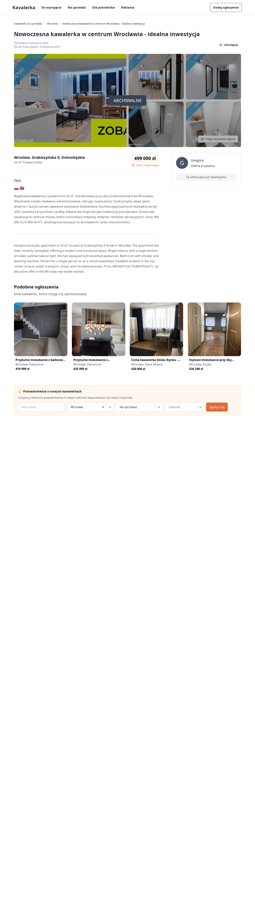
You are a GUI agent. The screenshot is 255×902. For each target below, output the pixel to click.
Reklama (127, 7)
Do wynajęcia (51, 7)
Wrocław (52, 23)
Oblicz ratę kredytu (147, 165)
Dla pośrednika (103, 7)
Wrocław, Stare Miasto (147, 364)
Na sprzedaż (77, 7)
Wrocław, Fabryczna (29, 364)
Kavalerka (24, 7)
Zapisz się (217, 407)
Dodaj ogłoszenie (226, 7)
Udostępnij (231, 45)
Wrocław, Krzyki (200, 364)
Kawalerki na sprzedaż (28, 23)
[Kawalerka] (40, 329)
